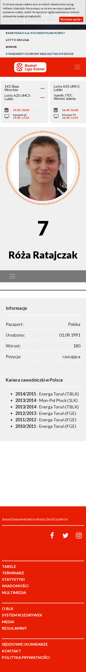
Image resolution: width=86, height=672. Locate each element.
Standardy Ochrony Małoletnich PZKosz (40, 54)
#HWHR (11, 47)
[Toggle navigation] (77, 67)
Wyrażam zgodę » (71, 19)
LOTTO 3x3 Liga (17, 40)
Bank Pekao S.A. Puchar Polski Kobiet (35, 33)
